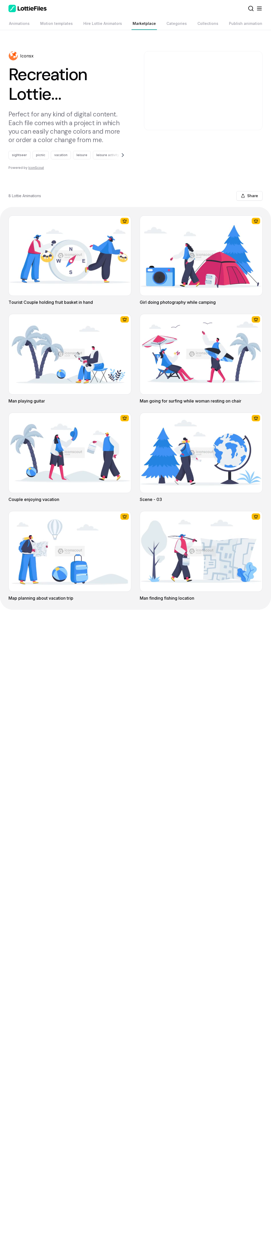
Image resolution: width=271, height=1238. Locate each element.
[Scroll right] (116, 155)
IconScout (36, 168)
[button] (13, 56)
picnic (40, 155)
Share (252, 195)
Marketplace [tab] (144, 23)
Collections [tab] (207, 23)
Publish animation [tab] (245, 23)
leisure (81, 155)
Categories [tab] (176, 23)
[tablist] (135, 23)
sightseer (19, 155)
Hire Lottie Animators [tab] (102, 23)
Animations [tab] (19, 23)
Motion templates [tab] (56, 23)
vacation (60, 155)
